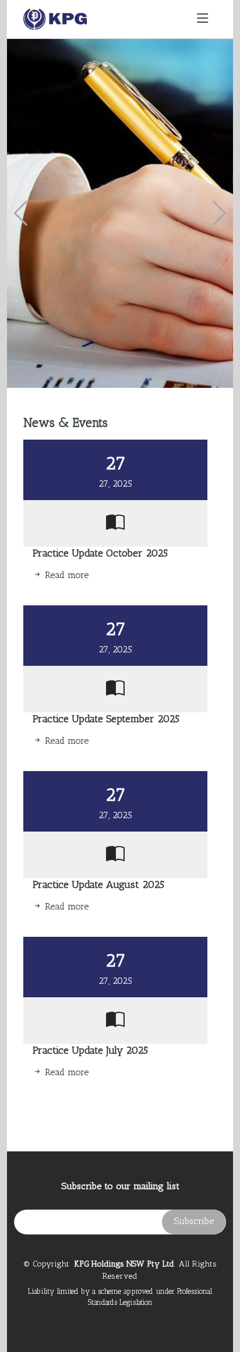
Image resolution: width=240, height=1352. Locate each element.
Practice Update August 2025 (98, 884)
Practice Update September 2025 (106, 718)
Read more (65, 574)
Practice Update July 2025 (90, 1050)
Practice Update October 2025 (100, 553)
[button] (21, 213)
